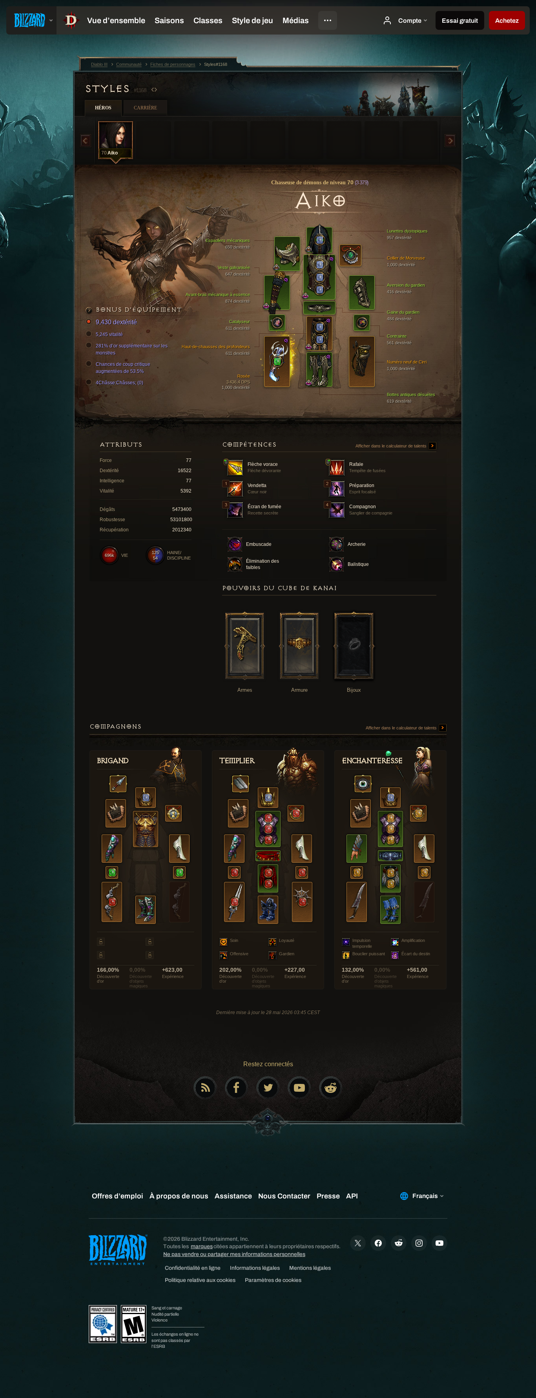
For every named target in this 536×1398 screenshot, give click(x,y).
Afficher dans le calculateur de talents (392, 446)
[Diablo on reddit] (331, 1088)
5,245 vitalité (109, 334)
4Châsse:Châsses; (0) (119, 382)
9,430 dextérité (116, 322)
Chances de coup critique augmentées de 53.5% (123, 368)
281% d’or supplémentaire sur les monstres (132, 349)
